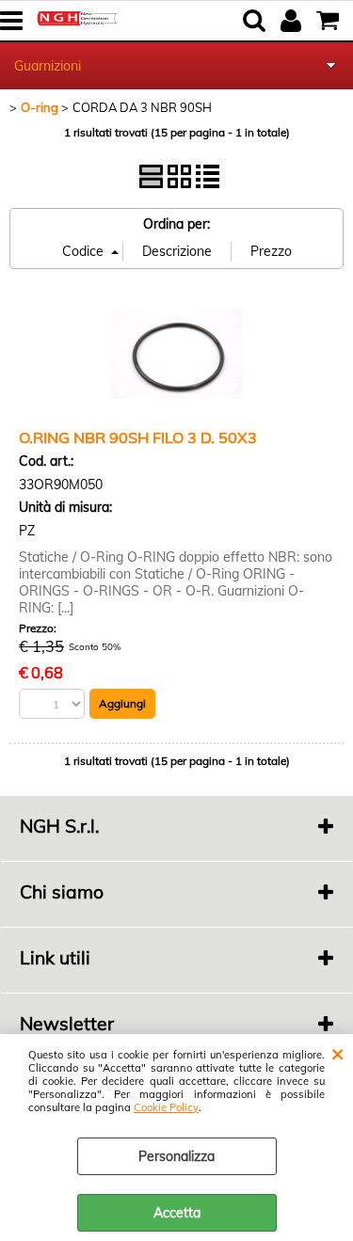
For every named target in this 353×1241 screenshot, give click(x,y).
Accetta (177, 1212)
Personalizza (176, 1156)
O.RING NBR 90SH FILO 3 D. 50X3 (138, 437)
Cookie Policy (166, 1107)
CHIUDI (337, 1052)
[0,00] (330, 21)
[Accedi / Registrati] (293, 21)
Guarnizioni (47, 65)
